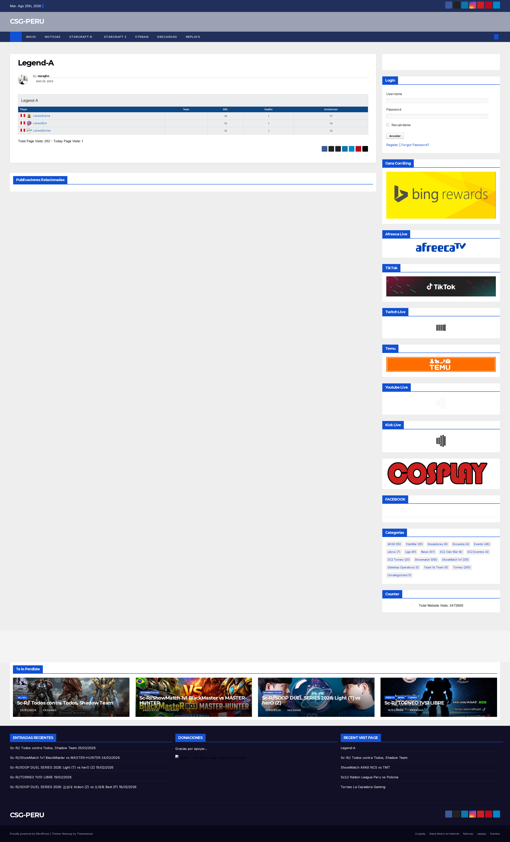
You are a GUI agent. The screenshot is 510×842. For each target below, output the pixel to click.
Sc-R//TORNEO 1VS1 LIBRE (414, 703)
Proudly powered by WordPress (30, 833)
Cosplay (420, 833)
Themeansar (85, 833)
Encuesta (461, 544)
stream (141, 37)
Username (394, 94)
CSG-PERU (27, 21)
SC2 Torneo (399, 559)
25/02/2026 (28, 710)
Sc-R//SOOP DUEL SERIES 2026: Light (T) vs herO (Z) (311, 700)
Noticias (53, 37)
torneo (462, 567)
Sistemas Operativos (403, 567)
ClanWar (414, 544)
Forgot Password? (415, 145)
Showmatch (426, 559)
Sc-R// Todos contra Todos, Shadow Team (65, 703)
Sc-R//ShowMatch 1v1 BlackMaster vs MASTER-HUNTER (192, 700)
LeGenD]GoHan (42, 130)
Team (186, 109)
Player (23, 109)
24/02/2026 (151, 710)
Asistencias (331, 109)
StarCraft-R (81, 37)
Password (393, 109)
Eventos (495, 833)
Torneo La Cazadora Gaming (363, 787)
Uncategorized (399, 575)
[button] (489, 37)
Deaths (269, 109)
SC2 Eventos (478, 552)
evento (482, 544)
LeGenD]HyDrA (41, 115)
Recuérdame (400, 125)
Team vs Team (436, 567)
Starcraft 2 (115, 37)
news (428, 552)
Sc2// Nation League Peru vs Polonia (369, 777)
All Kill (394, 544)
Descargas (167, 37)
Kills (225, 109)
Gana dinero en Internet (444, 833)
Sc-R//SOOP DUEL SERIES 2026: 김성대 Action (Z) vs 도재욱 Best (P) (64, 787)
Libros (394, 552)
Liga (410, 552)
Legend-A (348, 748)
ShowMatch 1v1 (455, 559)
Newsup (67, 833)
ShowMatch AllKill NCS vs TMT (365, 767)
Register (392, 145)
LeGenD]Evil (40, 123)
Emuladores (438, 544)
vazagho (43, 76)
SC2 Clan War (451, 552)
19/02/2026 (273, 710)
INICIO (31, 37)
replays (193, 37)
